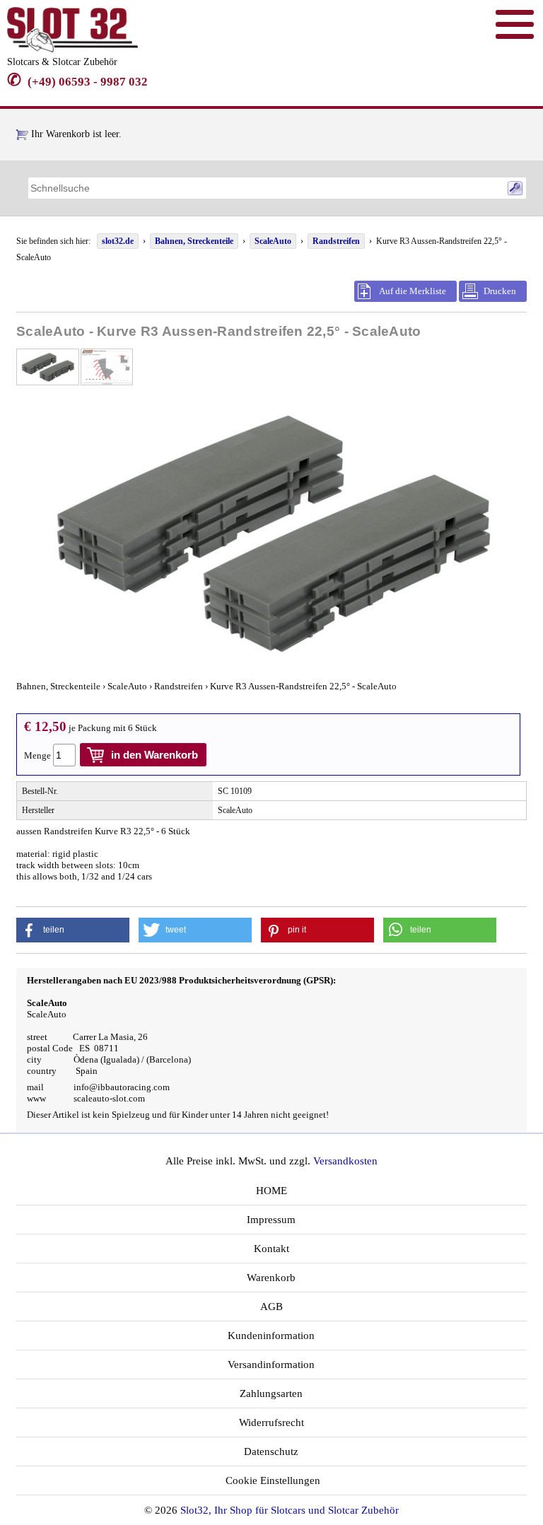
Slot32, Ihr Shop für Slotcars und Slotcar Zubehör (289, 1510)
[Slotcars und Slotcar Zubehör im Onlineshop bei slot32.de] (72, 49)
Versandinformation (271, 1364)
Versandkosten (345, 1161)
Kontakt (271, 1248)
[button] (72, 930)
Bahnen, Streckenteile (194, 241)
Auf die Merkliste (412, 291)
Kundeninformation (271, 1335)
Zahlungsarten (271, 1393)
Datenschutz (271, 1451)
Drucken (500, 291)
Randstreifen (336, 241)
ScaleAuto (273, 241)
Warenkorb (271, 1277)
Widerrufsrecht (271, 1422)
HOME (271, 1190)
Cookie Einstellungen (271, 1480)
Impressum (271, 1219)
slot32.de (118, 241)
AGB (271, 1306)
